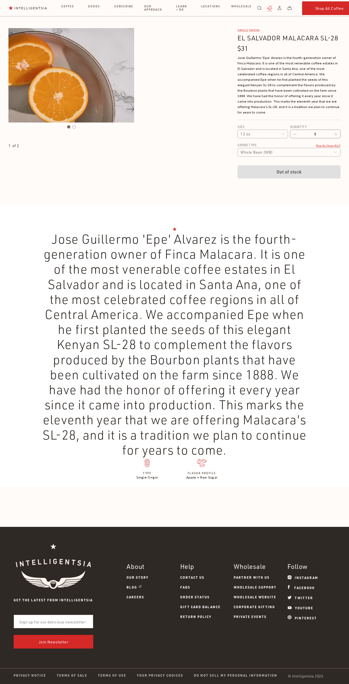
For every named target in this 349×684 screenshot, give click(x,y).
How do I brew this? (328, 145)
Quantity (298, 127)
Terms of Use (112, 675)
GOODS (94, 6)
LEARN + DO (181, 8)
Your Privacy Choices (160, 675)
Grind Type (247, 145)
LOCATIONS (210, 6)
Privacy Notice (30, 675)
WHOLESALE (241, 6)
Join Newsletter (53, 642)
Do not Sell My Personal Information (235, 675)
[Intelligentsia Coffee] (27, 8)
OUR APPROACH (153, 8)
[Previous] (12, 109)
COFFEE (67, 6)
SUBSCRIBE (123, 6)
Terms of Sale (72, 675)
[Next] (130, 109)
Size (241, 127)
